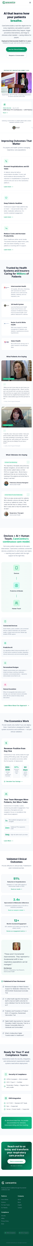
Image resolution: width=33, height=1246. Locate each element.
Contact (20, 1207)
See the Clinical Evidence (16, 49)
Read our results (15, 889)
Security (3, 1215)
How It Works (4, 1199)
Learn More (7, 841)
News (19, 1202)
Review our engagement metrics (16, 931)
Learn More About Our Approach (15, 705)
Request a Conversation (16, 55)
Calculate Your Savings (13, 781)
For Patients (4, 1207)
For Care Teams (5, 1205)
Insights (20, 1205)
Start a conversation (16, 1161)
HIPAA (2, 1218)
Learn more (7, 187)
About (19, 1199)
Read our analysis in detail (15, 910)
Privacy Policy (5, 1221)
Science (3, 1202)
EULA (2, 1224)
